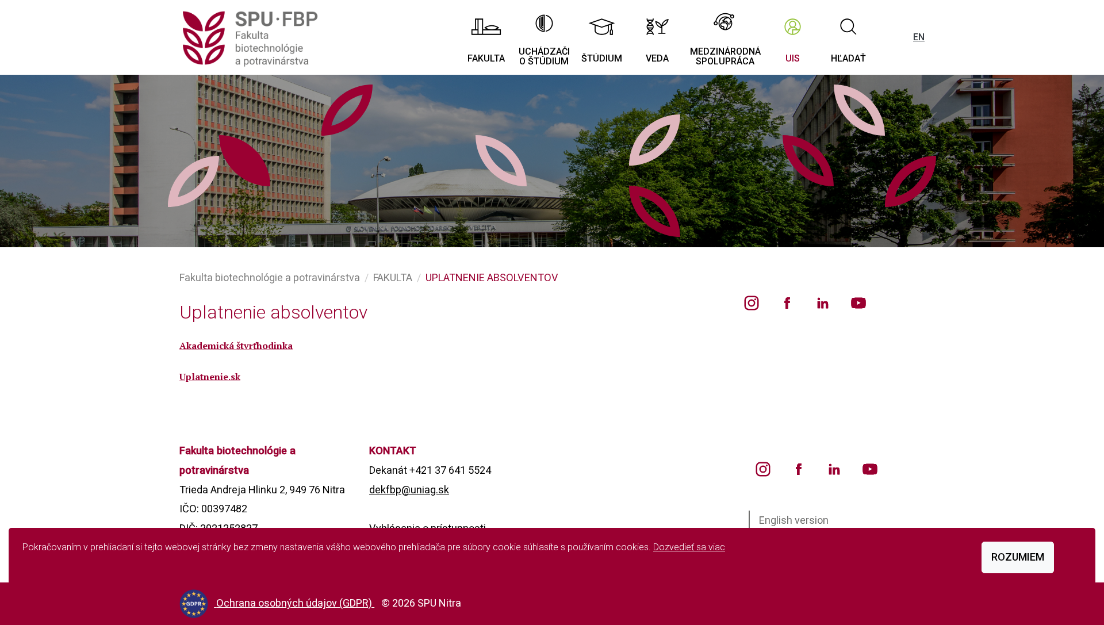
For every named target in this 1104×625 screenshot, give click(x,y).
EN (919, 37)
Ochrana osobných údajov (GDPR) (295, 603)
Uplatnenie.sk (209, 376)
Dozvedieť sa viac (689, 547)
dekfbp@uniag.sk (409, 490)
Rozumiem (1017, 557)
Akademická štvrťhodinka (236, 345)
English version (794, 520)
